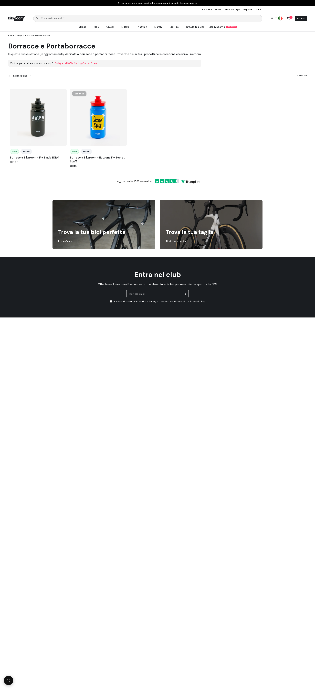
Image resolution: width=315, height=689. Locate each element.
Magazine (247, 9)
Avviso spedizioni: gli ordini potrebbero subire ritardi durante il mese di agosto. (157, 3)
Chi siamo (207, 9)
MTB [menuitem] (96, 27)
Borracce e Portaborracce (37, 35)
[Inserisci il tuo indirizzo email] (185, 294)
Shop (19, 35)
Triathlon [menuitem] (141, 27)
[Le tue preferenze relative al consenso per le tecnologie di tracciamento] (312, 517)
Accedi (300, 18)
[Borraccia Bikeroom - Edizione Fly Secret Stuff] (98, 117)
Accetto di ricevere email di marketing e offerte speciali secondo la (159, 301)
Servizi (218, 9)
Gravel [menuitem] (110, 27)
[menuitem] (207, 9)
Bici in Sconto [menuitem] (217, 27)
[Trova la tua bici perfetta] (103, 224)
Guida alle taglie (232, 9)
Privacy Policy (197, 301)
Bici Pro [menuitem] (174, 27)
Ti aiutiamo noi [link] (175, 241)
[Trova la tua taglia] (211, 224)
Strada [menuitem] (82, 27)
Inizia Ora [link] (64, 241)
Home (11, 35)
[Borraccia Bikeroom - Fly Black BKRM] (38, 117)
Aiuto (258, 9)
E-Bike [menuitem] (125, 27)
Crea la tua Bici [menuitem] (195, 27)
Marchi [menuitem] (158, 27)
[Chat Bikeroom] (8, 680)
